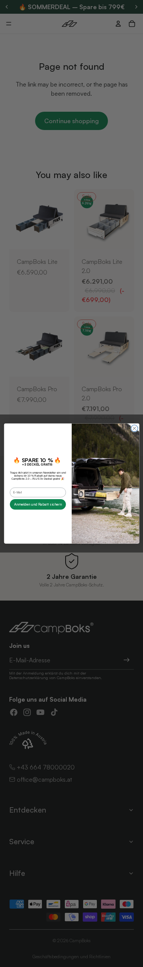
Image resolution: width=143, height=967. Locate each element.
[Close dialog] (134, 428)
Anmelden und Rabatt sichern (37, 504)
